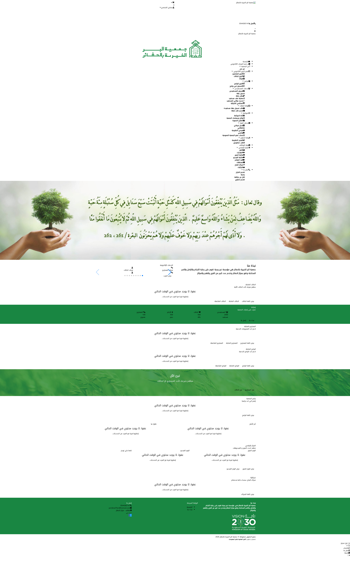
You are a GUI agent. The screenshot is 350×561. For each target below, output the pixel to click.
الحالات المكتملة (220, 301)
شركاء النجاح (239, 164)
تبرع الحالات (238, 389)
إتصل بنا (243, 320)
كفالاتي (240, 127)
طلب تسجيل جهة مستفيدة (233, 108)
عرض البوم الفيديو (233, 468)
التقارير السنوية (237, 120)
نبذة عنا (251, 320)
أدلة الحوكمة (238, 115)
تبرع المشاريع (249, 389)
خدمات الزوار (244, 123)
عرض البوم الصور (248, 468)
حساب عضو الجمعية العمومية (232, 135)
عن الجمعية (245, 66)
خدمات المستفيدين (241, 88)
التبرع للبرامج (238, 83)
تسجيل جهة (241, 93)
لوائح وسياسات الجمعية (235, 118)
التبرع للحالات (238, 76)
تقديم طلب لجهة (237, 110)
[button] (170, 272)
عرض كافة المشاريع (247, 343)
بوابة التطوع (244, 137)
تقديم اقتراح (240, 172)
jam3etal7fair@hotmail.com (119, 507)
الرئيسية (245, 61)
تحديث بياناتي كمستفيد (235, 100)
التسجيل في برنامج (236, 86)
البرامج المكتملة (220, 365)
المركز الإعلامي (243, 147)
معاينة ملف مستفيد (236, 98)
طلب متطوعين (238, 142)
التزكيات (240, 167)
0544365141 (125, 505)
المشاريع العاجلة (231, 343)
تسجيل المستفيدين (236, 91)
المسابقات (240, 162)
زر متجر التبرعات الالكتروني (240, 63)
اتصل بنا (246, 169)
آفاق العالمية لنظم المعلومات (237, 539)
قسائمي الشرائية (237, 103)
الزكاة (241, 78)
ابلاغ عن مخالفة (239, 177)
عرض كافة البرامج (248, 365)
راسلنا (243, 174)
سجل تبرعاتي (238, 125)
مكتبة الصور (239, 155)
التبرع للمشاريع (238, 73)
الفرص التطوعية (237, 140)
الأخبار (241, 150)
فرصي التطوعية (237, 130)
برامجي (240, 132)
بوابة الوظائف (244, 145)
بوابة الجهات (243, 105)
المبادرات (240, 152)
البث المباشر (239, 159)
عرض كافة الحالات (248, 301)
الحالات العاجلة (234, 301)
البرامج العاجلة (234, 365)
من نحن (242, 68)
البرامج (246, 81)
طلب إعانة (239, 95)
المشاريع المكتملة (216, 343)
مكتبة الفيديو (238, 157)
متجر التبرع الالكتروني (240, 71)
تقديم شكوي (240, 179)
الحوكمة (245, 113)
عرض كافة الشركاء (247, 494)
